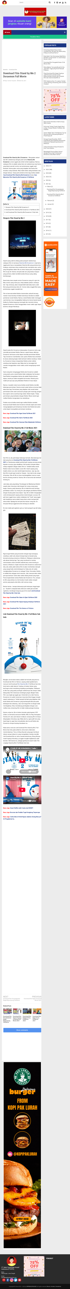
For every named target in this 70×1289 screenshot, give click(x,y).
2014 (47, 230)
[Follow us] (60, 2)
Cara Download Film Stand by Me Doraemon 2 (17, 175)
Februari (49, 200)
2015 (47, 227)
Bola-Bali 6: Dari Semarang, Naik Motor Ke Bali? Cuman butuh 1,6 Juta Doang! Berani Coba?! (55, 57)
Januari (49, 204)
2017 (47, 219)
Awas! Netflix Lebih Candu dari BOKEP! (21, 808)
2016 (47, 223)
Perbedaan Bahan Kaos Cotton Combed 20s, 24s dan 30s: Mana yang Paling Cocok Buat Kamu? (54, 51)
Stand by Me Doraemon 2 (26, 263)
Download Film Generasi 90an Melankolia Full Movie (25, 422)
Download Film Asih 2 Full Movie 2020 (21, 418)
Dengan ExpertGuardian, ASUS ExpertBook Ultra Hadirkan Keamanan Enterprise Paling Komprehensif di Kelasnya (54, 141)
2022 (47, 180)
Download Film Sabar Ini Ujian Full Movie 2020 (23, 597)
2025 (47, 169)
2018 (47, 216)
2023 (47, 176)
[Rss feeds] (65, 2)
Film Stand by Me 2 (23, 684)
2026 (47, 166)
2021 (47, 184)
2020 (47, 209)
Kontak (53, 1286)
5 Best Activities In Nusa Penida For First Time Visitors (54, 147)
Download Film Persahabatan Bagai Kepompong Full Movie (56, 190)
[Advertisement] (22, 54)
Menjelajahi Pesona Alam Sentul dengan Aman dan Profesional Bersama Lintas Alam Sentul (53, 153)
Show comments (22, 1030)
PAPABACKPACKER (32, 1286)
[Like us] (54, 2)
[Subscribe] (62, 2)
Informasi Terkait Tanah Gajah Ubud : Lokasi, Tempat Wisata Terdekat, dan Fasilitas (54, 128)
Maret (49, 186)
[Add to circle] (57, 2)
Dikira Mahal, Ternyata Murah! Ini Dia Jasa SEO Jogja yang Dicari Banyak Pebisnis (54, 68)
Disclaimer (58, 1286)
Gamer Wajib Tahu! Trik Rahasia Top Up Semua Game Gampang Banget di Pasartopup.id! (55, 134)
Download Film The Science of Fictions (21, 608)
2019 (47, 212)
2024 (47, 173)
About (48, 1286)
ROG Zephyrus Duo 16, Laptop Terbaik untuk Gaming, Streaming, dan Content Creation (55, 82)
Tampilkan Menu (35, 37)
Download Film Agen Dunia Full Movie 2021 (23, 413)
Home (8, 32)
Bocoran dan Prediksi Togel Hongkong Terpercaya (25, 812)
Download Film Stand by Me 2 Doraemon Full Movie (55, 195)
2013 (47, 234)
